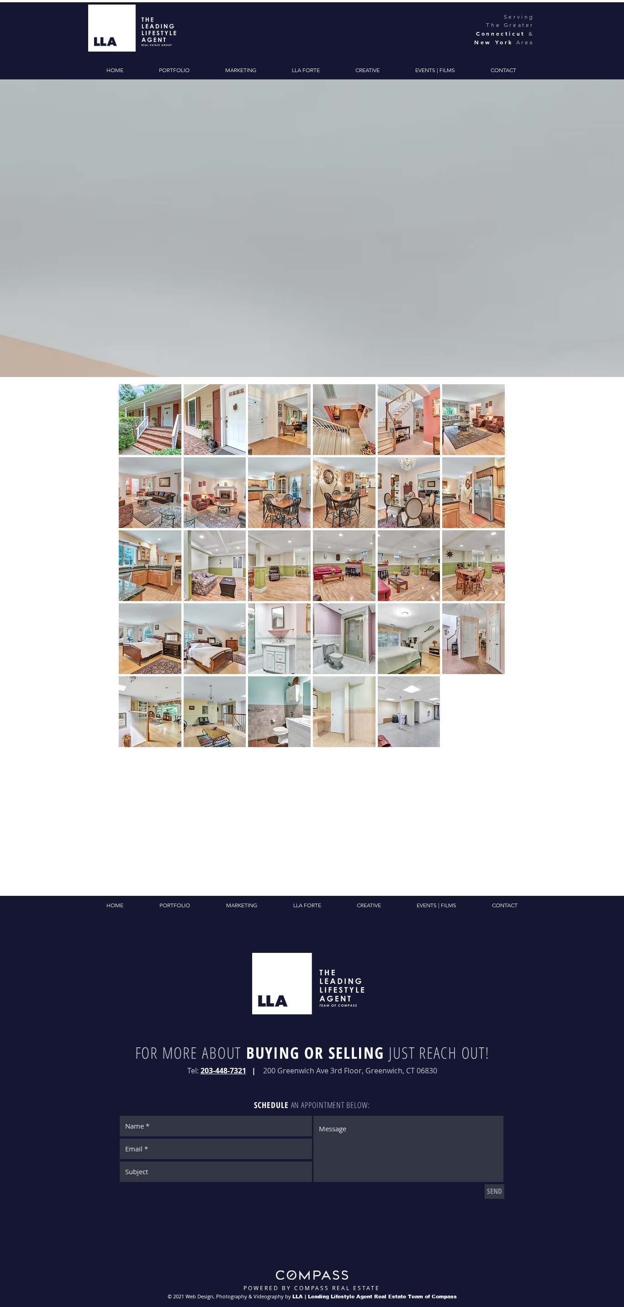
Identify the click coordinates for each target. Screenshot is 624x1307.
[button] (150, 419)
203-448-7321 (223, 1071)
